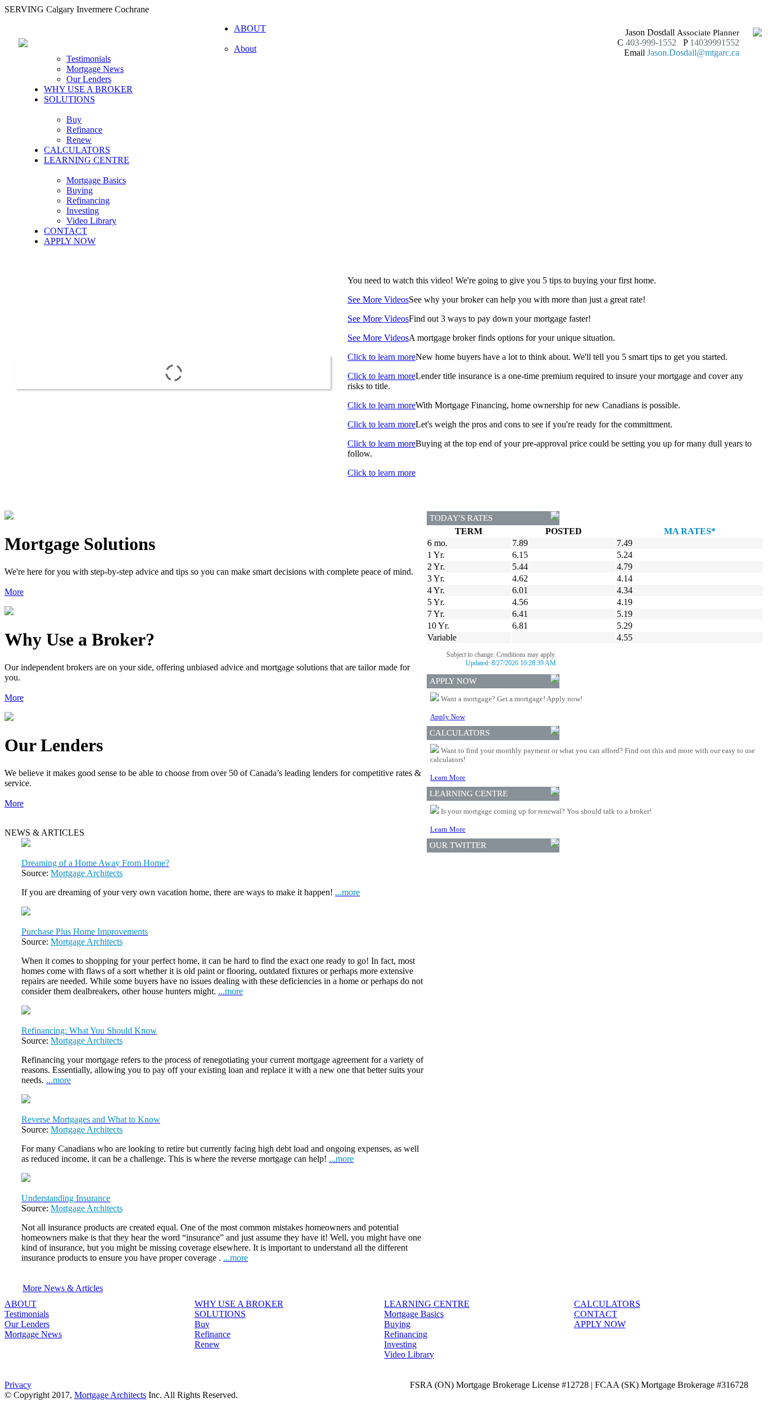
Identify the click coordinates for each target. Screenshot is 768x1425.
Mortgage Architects (87, 873)
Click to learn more (381, 357)
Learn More (448, 777)
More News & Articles (62, 1288)
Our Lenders (88, 79)
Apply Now (447, 716)
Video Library (91, 221)
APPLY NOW (70, 241)
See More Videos (378, 299)
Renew (79, 140)
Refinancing (88, 200)
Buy (74, 119)
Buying (79, 190)
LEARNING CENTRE (426, 1304)
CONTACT (65, 231)
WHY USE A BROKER (88, 89)
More (14, 592)
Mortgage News (95, 69)
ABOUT (20, 1304)
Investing (82, 210)
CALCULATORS (77, 150)
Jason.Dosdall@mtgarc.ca (693, 52)
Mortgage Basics (96, 180)
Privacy (17, 1385)
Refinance (84, 129)
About (245, 48)
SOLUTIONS (220, 1314)
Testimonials (88, 59)
